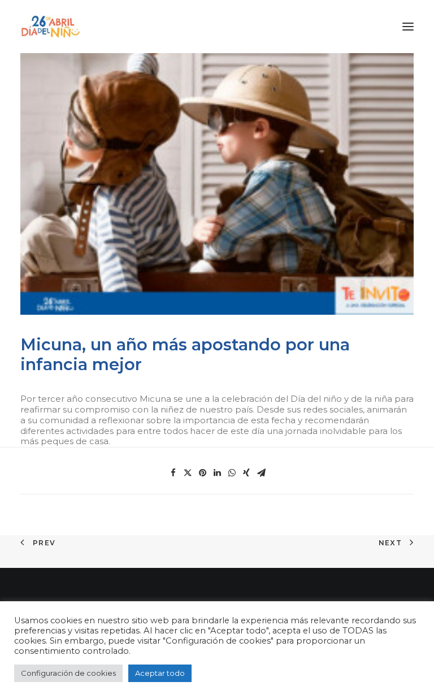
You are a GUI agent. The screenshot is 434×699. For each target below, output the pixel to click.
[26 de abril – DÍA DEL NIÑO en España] (50, 26)
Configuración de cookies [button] (68, 673)
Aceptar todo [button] (160, 673)
